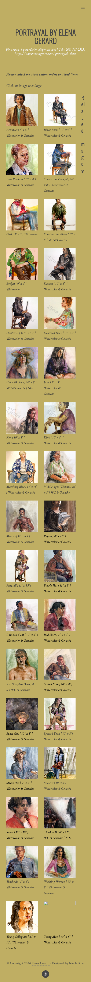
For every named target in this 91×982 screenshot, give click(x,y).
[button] (85, 4)
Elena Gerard (41, 963)
